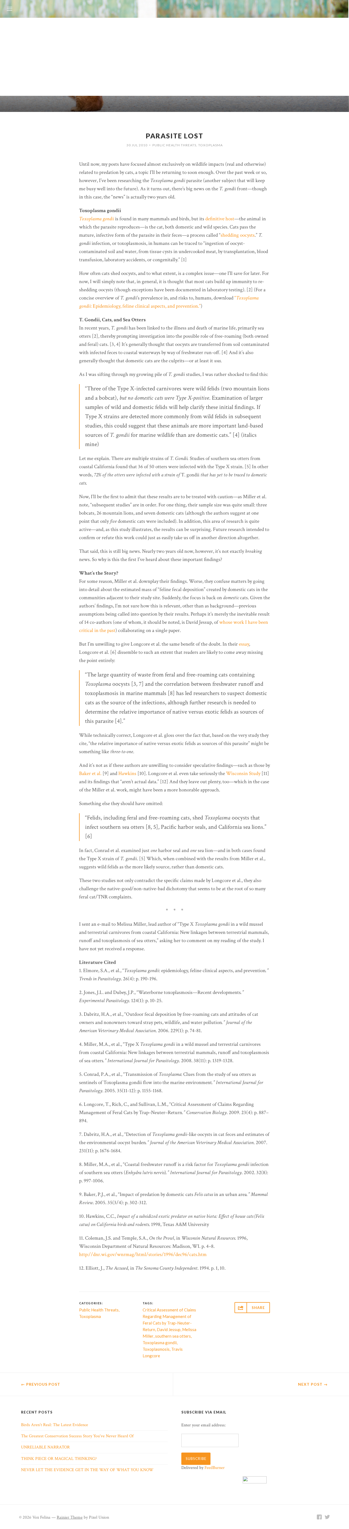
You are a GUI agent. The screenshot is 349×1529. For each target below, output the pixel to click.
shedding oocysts (238, 235)
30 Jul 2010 (137, 145)
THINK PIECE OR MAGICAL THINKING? (59, 1459)
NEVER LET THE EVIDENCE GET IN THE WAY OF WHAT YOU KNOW (87, 1470)
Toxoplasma (210, 145)
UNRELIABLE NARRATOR (45, 1447)
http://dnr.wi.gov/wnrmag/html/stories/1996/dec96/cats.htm (143, 1254)
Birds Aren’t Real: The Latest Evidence (54, 1425)
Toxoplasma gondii (96, 218)
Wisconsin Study (243, 773)
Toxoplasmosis (156, 1349)
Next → (313, 1384)
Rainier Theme (70, 1517)
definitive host (219, 218)
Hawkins (127, 773)
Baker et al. (90, 773)
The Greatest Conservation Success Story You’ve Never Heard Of (77, 1436)
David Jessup (168, 1329)
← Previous (40, 1384)
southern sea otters (173, 1336)
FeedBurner (214, 1468)
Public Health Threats (174, 145)
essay (244, 644)
